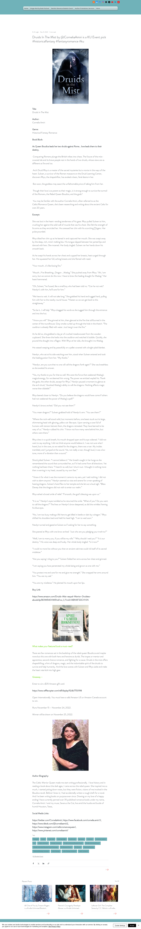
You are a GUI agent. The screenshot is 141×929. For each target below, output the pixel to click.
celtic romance (83, 851)
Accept (132, 925)
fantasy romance (56, 843)
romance (89, 839)
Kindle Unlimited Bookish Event (73, 843)
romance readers (101, 839)
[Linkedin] (115, 2)
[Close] (138, 925)
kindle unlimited (43, 843)
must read (51, 839)
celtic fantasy (55, 851)
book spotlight (62, 839)
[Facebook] (100, 2)
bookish (36, 839)
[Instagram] (103, 2)
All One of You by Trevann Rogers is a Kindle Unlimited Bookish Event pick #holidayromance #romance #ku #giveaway (36, 907)
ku (34, 843)
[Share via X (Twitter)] (38, 863)
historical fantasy (89, 847)
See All (117, 881)
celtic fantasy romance (69, 851)
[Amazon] (109, 2)
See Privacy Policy (54, 926)
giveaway (81, 839)
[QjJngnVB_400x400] (97, 2)
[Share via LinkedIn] (43, 863)
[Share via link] (48, 863)
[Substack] (94, 2)
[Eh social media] (118, 2)
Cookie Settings (120, 925)
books (43, 839)
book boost (72, 839)
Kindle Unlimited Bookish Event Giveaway (46, 847)
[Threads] (106, 2)
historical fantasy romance (41, 851)
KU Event (78, 847)
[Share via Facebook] (33, 863)
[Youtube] (112, 2)
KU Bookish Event (66, 847)
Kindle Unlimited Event (92, 843)
